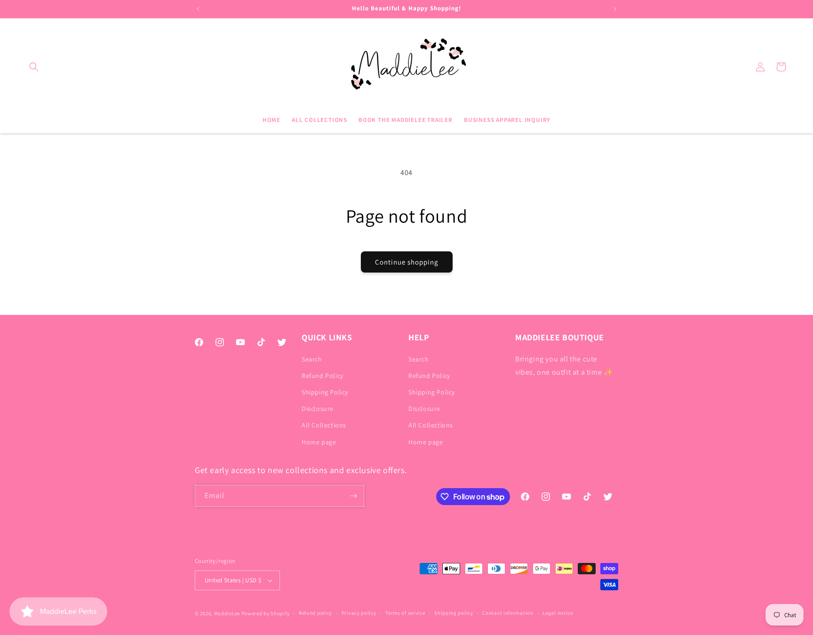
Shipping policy (453, 613)
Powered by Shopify (265, 613)
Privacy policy (359, 613)
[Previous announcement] (198, 9)
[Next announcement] (615, 9)
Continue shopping (406, 261)
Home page (319, 442)
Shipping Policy (325, 392)
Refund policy (315, 613)
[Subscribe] (353, 496)
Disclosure (318, 408)
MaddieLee (227, 613)
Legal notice (557, 613)
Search (312, 359)
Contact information (507, 613)
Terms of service (405, 613)
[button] (34, 66)
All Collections (324, 425)
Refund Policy (322, 375)
